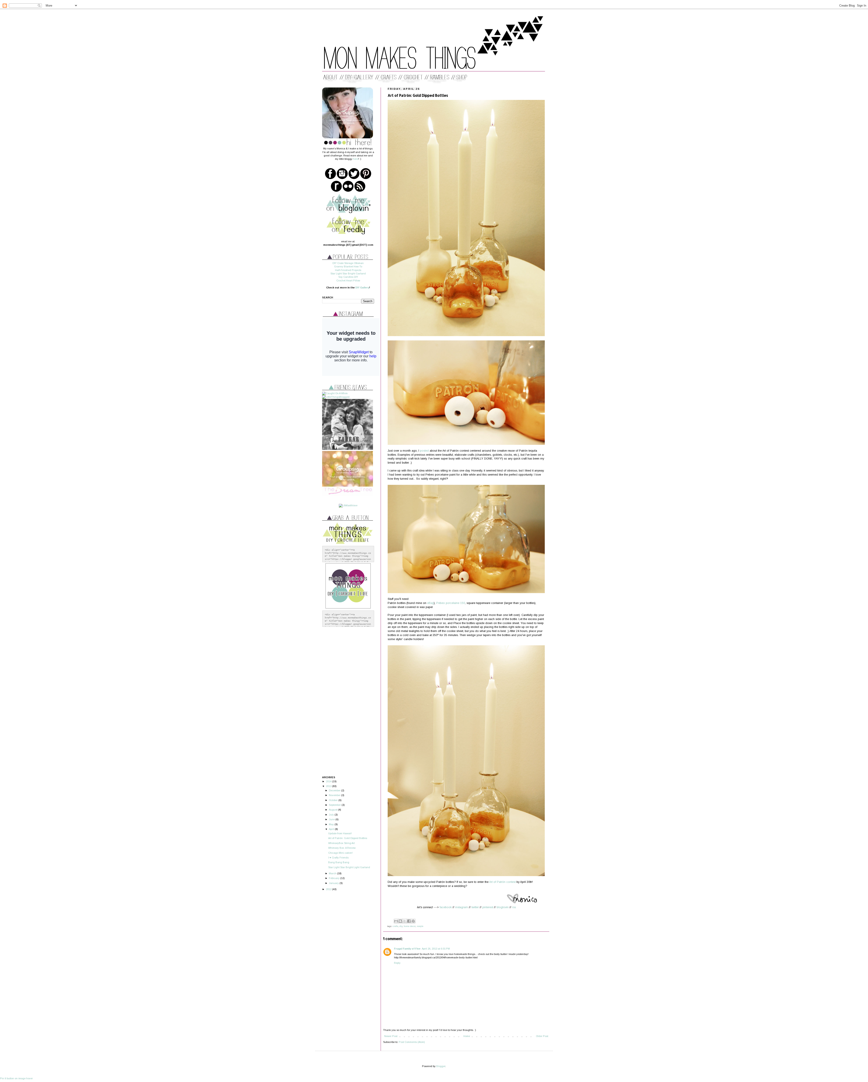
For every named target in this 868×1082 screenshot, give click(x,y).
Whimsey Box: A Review (342, 847)
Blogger (440, 1066)
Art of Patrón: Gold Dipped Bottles (347, 838)
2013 (329, 786)
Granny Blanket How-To (348, 266)
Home (466, 1036)
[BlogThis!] (400, 921)
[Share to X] (404, 921)
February (334, 878)
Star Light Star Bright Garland (348, 273)
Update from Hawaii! (340, 833)
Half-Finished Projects (348, 270)
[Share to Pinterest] (413, 921)
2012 (329, 889)
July (332, 814)
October (333, 800)
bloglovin (503, 907)
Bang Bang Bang (338, 862)
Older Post (542, 1036)
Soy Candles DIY (348, 277)
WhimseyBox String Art (341, 843)
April (332, 829)
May (332, 824)
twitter (475, 907)
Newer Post (390, 1036)
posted (424, 450)
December (335, 790)
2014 (329, 781)
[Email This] (396, 921)
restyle (420, 926)
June (332, 819)
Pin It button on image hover (16, 1078)
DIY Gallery (362, 287)
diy (400, 926)
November (335, 795)
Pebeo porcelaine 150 (450, 603)
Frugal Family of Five (407, 948)
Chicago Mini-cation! (340, 852)
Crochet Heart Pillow (348, 280)
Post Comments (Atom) (412, 1042)
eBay (430, 603)
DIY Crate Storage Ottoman (348, 263)
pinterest (487, 907)
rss (514, 907)
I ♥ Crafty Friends (338, 857)
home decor (409, 926)
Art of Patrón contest (502, 882)
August (333, 809)
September (335, 805)
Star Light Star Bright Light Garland (349, 867)
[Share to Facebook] (409, 921)
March (333, 873)
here (355, 159)
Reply (397, 963)
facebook (446, 907)
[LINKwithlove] (348, 505)
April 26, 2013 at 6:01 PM (436, 948)
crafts (395, 926)
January (334, 883)
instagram (461, 907)
